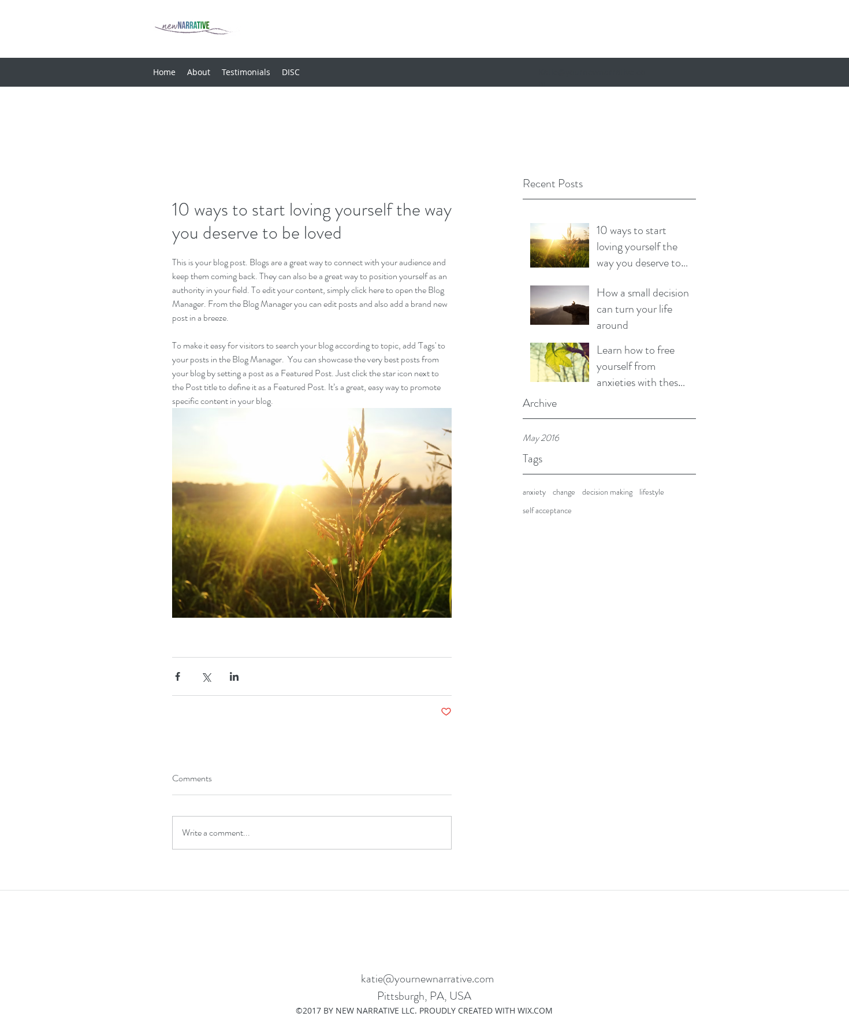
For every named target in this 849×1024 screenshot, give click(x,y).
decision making (607, 492)
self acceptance (547, 510)
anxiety (534, 492)
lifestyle (651, 492)
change (564, 492)
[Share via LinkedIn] (234, 676)
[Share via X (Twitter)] (205, 676)
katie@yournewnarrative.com (427, 978)
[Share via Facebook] (177, 676)
